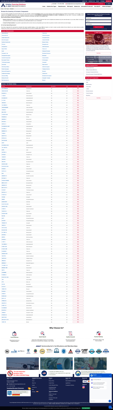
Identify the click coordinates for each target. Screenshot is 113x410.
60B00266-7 (4, 119)
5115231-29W (4, 248)
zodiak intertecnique (6, 73)
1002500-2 (4, 109)
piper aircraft (45, 64)
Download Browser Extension (15, 388)
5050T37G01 (4, 317)
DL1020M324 (4, 307)
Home (43, 6)
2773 (3, 281)
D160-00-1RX (4, 230)
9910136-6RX (4, 140)
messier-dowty (45, 42)
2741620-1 (4, 154)
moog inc (44, 71)
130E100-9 (4, 102)
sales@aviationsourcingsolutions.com (16, 384)
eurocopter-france (5, 60)
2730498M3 (4, 272)
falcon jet (44, 48)
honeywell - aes (5, 53)
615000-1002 (4, 246)
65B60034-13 (4, 175)
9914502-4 (4, 239)
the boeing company (6, 62)
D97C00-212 (4, 138)
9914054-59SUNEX (5, 180)
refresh (110, 375)
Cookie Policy (51, 383)
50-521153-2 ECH (5, 204)
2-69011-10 (4, 305)
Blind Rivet (88, 95)
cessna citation (45, 57)
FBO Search (70, 6)
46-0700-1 (4, 220)
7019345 (3, 197)
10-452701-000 (5, 114)
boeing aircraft (45, 44)
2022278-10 (4, 303)
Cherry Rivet (88, 86)
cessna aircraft (5, 35)
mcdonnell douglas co (6, 71)
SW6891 (3, 199)
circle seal (4, 64)
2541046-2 (4, 234)
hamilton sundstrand (6, 42)
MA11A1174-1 (4, 187)
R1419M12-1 (4, 128)
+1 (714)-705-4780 (11, 386)
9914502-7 (4, 291)
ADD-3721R (4, 112)
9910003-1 (4, 168)
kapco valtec (4, 48)
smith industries (45, 46)
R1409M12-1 (4, 274)
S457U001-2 (4, 152)
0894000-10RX (4, 267)
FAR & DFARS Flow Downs (71, 380)
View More (99, 53)
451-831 (3, 284)
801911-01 (4, 298)
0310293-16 (4, 93)
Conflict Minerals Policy (53, 385)
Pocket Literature (89, 93)
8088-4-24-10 (4, 182)
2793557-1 (4, 293)
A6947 (3, 142)
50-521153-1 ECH (5, 277)
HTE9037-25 (4, 314)
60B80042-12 (4, 131)
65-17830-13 (4, 232)
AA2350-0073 (4, 201)
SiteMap (103, 1)
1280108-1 (4, 159)
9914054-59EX (4, 213)
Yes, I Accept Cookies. (85, 408)
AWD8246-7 (4, 263)
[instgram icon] (83, 386)
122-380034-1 (4, 244)
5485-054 (3, 161)
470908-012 (4, 300)
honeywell (44, 62)
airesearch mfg (5, 75)
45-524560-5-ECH (5, 145)
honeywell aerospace (6, 55)
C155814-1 (4, 208)
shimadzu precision (46, 51)
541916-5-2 (4, 171)
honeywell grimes (45, 37)
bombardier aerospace (46, 75)
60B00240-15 (4, 185)
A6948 (3, 149)
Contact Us (92, 1)
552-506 (3, 215)
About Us (84, 1)
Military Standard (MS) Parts (91, 69)
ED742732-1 (4, 310)
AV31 (3, 173)
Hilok (87, 82)
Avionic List (77, 6)
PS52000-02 (4, 116)
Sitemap (33, 391)
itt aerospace (45, 60)
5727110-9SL (4, 227)
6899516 (3, 237)
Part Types (7, 8)
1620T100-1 (4, 258)
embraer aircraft (5, 77)
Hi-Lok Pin (88, 80)
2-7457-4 (3, 241)
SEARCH (109, 3)
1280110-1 (4, 225)
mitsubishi (44, 55)
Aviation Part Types (51, 6)
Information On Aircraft (87, 6)
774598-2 (3, 133)
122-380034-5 (4, 105)
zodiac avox (44, 73)
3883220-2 (4, 260)
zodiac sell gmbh (45, 39)
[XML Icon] (37, 391)
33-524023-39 (4, 98)
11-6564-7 (4, 95)
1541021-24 (4, 211)
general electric (5, 33)
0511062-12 (4, 178)
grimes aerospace (46, 35)
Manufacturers (62, 6)
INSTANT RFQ (108, 1)
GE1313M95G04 (5, 88)
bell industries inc (5, 80)
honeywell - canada (46, 77)
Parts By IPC (97, 6)
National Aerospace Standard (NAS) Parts (94, 74)
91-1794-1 (4, 100)
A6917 (3, 218)
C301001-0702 (4, 206)
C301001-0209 (4, 164)
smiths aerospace (45, 66)
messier (43, 80)
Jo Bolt (87, 88)
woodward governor (46, 53)
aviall (3, 51)
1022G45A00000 (5, 107)
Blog (97, 1)
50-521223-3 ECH (5, 166)
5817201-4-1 (4, 192)
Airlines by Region (106, 6)
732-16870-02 (4, 147)
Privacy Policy (51, 380)
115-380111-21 (5, 265)
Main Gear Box (89, 84)
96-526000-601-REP (5, 126)
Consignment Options (70, 385)
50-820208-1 (4, 251)
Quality (33, 385)
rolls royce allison (5, 66)
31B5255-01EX (4, 253)
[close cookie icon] (111, 408)
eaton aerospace (5, 39)
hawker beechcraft (5, 37)
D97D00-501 (4, 296)
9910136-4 (4, 121)
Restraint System (89, 91)
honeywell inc (4, 46)
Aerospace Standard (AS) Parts (92, 72)
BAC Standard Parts (90, 67)
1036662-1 (4, 312)
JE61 (3, 279)
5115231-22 (4, 194)
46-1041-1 (4, 286)
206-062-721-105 (5, 319)
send (109, 401)
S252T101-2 (4, 135)
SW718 (3, 270)
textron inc (44, 33)
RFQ (78, 88)
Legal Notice (68, 383)
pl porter (3, 44)
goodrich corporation (6, 57)
